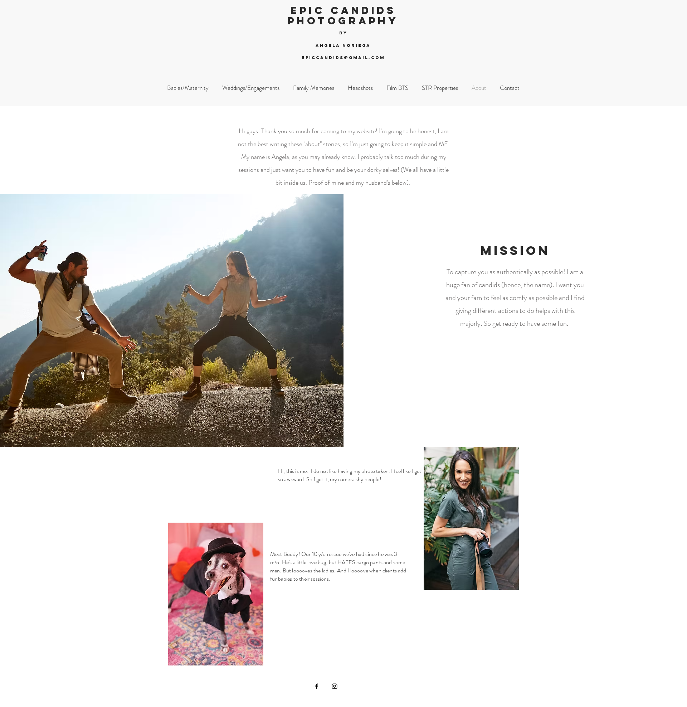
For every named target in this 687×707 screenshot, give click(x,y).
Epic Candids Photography (343, 15)
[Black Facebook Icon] (316, 686)
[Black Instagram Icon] (334, 686)
